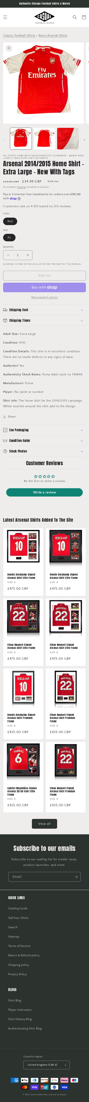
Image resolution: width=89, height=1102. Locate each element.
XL (9, 237)
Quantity (8, 246)
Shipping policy (18, 965)
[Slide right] (84, 139)
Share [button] (12, 416)
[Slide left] (4, 139)
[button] (5, 17)
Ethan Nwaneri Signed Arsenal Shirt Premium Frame (62, 718)
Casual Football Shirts (39, 1095)
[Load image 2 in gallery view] (44, 138)
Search (13, 927)
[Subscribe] (76, 877)
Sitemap (13, 936)
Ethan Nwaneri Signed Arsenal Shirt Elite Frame (21, 646)
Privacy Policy (17, 974)
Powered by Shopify (57, 1095)
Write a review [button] (44, 492)
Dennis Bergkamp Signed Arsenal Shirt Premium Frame (21, 718)
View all (44, 824)
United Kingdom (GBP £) (42, 1064)
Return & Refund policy (24, 955)
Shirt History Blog (20, 1019)
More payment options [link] (44, 297)
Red (10, 221)
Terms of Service (19, 946)
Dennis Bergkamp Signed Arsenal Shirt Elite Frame (21, 576)
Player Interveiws (19, 1010)
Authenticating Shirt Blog (25, 1028)
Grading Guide (18, 908)
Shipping (21, 187)
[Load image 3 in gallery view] (68, 138)
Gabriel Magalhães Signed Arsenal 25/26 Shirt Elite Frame (22, 791)
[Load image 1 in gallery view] (21, 138)
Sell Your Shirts (18, 918)
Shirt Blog (14, 1000)
